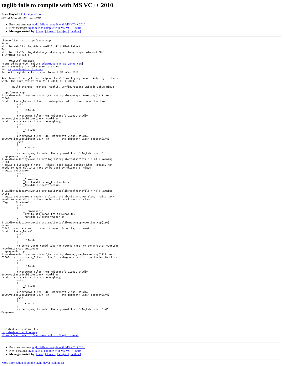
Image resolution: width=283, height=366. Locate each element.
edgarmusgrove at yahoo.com (62, 63)
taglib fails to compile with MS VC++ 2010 (58, 24)
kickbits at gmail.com (30, 14)
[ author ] (75, 31)
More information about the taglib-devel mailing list (33, 362)
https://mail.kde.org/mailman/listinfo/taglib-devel (40, 335)
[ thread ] (50, 31)
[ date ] (40, 31)
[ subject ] (63, 31)
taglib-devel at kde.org (25, 69)
